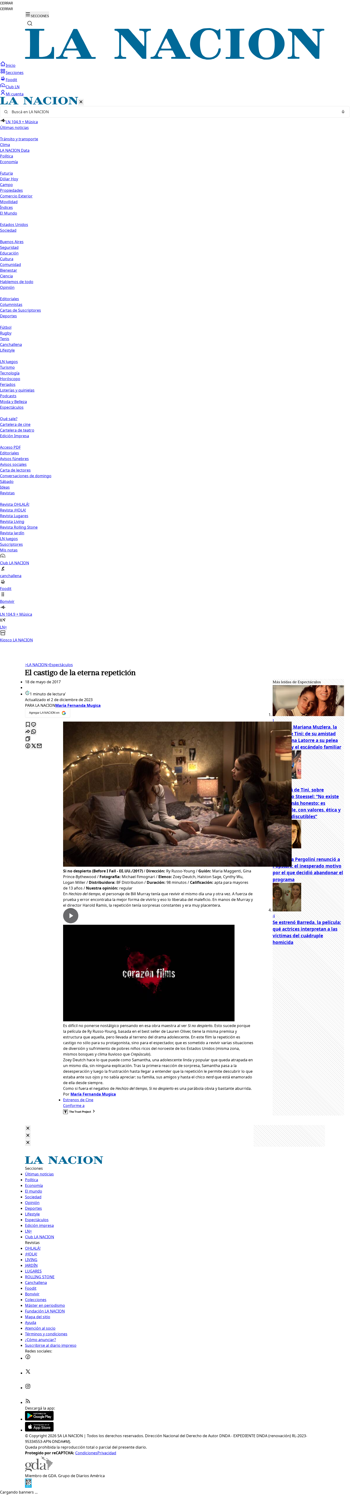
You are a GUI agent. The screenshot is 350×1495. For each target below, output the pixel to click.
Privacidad (106, 1453)
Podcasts (8, 395)
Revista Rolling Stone (19, 527)
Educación (9, 253)
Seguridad (9, 247)
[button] (175, 370)
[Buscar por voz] (343, 112)
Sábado (7, 481)
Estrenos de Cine (78, 1099)
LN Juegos (9, 361)
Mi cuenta (15, 94)
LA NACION (36, 664)
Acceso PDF (10, 447)
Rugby (5, 333)
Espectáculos (60, 664)
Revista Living (12, 521)
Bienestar (8, 270)
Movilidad (9, 201)
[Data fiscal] (28, 1486)
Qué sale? (8, 418)
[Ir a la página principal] (175, 58)
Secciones (15, 72)
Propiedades (11, 190)
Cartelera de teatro (17, 430)
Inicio (10, 65)
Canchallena (11, 344)
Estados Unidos (14, 224)
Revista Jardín (12, 533)
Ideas (5, 487)
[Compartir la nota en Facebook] (28, 746)
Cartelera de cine (15, 424)
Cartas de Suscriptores (20, 310)
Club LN (13, 86)
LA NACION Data (15, 150)
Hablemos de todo (16, 281)
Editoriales (9, 298)
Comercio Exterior (16, 196)
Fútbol (5, 327)
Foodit (11, 79)
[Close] (28, 1128)
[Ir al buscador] (30, 23)
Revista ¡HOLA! (13, 510)
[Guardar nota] (28, 725)
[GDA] (39, 1470)
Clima (5, 144)
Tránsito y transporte (19, 139)
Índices (6, 207)
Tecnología (10, 373)
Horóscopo (10, 378)
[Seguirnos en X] (28, 1373)
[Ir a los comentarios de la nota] (33, 725)
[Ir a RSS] (28, 1402)
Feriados (7, 384)
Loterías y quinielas (17, 390)
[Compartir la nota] (28, 732)
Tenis (4, 338)
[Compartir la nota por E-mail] (39, 746)
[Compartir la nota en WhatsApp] (33, 732)
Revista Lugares (14, 515)
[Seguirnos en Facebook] (28, 1358)
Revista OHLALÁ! (14, 504)
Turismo (7, 367)
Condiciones (86, 1453)
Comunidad (10, 264)
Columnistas (11, 304)
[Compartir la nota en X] (33, 746)
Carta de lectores (15, 470)
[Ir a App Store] (39, 1430)
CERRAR (6, 3)
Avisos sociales (13, 464)
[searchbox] (173, 112)
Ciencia (6, 276)
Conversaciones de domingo (25, 475)
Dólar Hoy (9, 179)
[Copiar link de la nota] (28, 739)
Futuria (6, 173)
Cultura (6, 258)
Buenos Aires (12, 241)
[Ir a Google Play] (39, 1419)
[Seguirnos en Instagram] (28, 1387)
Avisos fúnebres (14, 458)
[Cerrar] (81, 102)
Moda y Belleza (13, 401)
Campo (6, 184)
